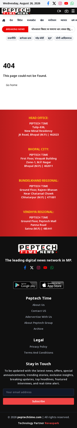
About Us (38, 305)
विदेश (20, 20)
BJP (50, 38)
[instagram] (38, 267)
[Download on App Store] (52, 285)
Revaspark (52, 423)
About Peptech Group (38, 322)
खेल (42, 20)
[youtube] (45, 267)
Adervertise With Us (38, 317)
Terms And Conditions (38, 352)
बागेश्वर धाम (25, 38)
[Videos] (59, 11)
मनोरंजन (52, 20)
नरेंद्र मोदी (39, 38)
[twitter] (32, 267)
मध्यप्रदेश (31, 20)
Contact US (38, 311)
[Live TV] (66, 11)
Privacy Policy (38, 346)
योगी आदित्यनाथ (64, 38)
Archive (38, 328)
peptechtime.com (29, 417)
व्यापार (64, 20)
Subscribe (38, 401)
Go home (11, 85)
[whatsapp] (52, 267)
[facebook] (25, 267)
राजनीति (12, 38)
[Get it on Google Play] (25, 285)
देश (11, 20)
